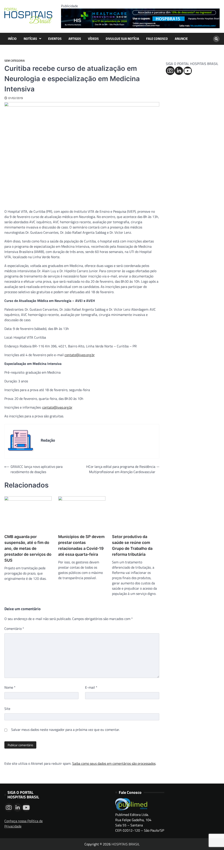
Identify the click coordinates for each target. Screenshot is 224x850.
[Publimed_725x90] (140, 27)
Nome (10, 687)
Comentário (14, 628)
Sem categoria (14, 60)
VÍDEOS (93, 38)
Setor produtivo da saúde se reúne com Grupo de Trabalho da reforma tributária (132, 545)
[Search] (216, 39)
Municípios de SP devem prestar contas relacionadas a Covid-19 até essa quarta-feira (81, 545)
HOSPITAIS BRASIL (126, 844)
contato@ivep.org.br (80, 354)
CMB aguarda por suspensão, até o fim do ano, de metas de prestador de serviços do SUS (27, 548)
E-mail (91, 687)
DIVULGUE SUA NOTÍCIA (122, 38)
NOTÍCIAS (30, 38)
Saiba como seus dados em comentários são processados (114, 763)
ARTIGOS (74, 38)
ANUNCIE (181, 38)
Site (7, 708)
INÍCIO (12, 38)
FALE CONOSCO (157, 38)
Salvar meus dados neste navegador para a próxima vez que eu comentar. (65, 729)
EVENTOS (54, 38)
